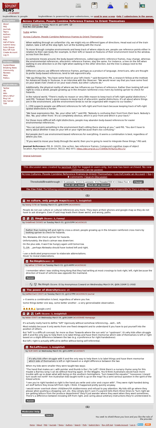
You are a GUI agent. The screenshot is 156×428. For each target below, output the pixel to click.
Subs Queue (8, 47)
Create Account (10, 52)
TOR (5, 104)
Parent (30, 278)
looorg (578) (31, 205)
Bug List (7, 98)
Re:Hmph (36, 261)
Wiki (5, 93)
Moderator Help (30, 411)
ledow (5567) (31, 318)
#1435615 (81, 294)
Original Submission (32, 156)
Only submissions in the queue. (134, 16)
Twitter (6, 88)
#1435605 (74, 205)
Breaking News (10, 68)
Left (38, 313)
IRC (4, 91)
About (6, 24)
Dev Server (8, 101)
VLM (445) (33, 351)
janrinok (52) (69, 167)
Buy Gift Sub (9, 50)
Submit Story (9, 45)
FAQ (5, 27)
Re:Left (35, 347)
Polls (5, 40)
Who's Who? (8, 96)
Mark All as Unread (98, 185)
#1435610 (81, 222)
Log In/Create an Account (129, 174)
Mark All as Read (74, 185)
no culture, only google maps (46, 200)
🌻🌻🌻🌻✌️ (29, 309)
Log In (6, 55)
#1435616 (80, 265)
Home (32, 425)
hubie (26, 32)
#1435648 (79, 318)
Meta (5, 75)
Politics (6, 78)
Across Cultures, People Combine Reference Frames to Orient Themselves (74, 21)
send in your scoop (104, 16)
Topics (6, 32)
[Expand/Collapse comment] (24, 200)
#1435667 (79, 351)
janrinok (35, 25)
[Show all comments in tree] (32, 218)
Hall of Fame (8, 42)
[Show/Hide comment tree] (28, 218)
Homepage (90, 318)
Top (149, 174)
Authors (6, 34)
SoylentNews (11, 8)
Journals (7, 29)
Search (6, 37)
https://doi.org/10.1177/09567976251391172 (101, 148)
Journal (91, 294)
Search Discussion (96, 177)
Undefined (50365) (34, 222)
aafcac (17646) (35, 265)
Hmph (39, 218)
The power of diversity (42, 289)
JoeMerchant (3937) (34, 294)
